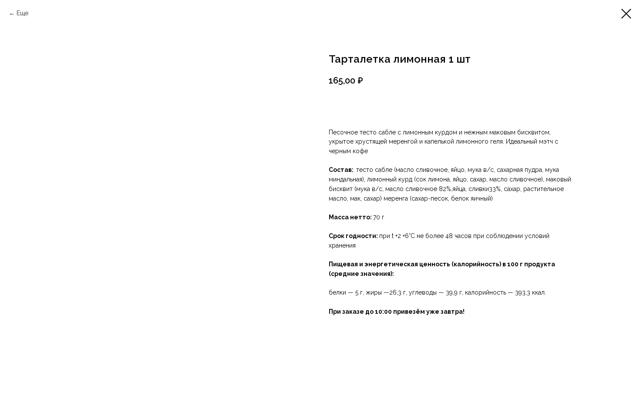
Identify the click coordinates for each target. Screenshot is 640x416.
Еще (22, 13)
